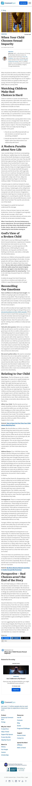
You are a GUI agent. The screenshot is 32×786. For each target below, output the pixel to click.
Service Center (21, 735)
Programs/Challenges (23, 728)
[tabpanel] (16, 678)
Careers (3, 752)
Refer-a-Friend (21, 747)
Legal (26, 777)
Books (19, 726)
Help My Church (6, 740)
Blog (4, 10)
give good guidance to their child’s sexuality (14, 312)
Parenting (4, 34)
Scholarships (5, 755)
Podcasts (20, 720)
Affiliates (19, 745)
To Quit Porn (5, 729)
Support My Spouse (7, 734)
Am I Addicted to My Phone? (16, 678)
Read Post (16, 689)
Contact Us (20, 738)
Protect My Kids (5, 737)
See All (19, 717)
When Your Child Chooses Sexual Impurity (15, 651)
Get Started (23, 3)
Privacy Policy (20, 777)
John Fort (10, 51)
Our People (4, 749)
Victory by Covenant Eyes (7, 718)
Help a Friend (5, 731)
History (3, 747)
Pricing (3, 722)
